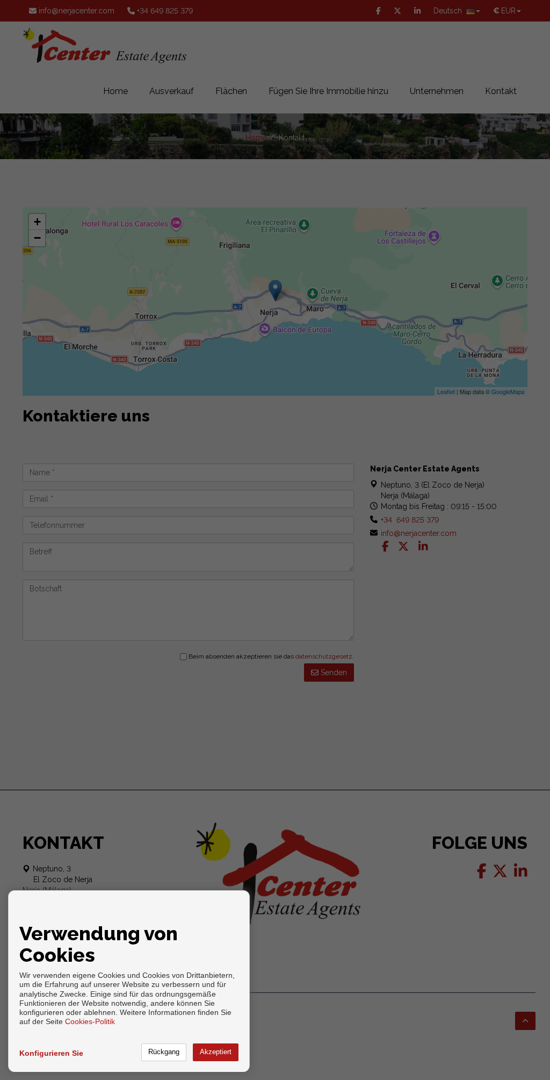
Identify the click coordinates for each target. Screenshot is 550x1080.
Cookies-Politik (90, 1021)
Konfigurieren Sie (51, 1053)
